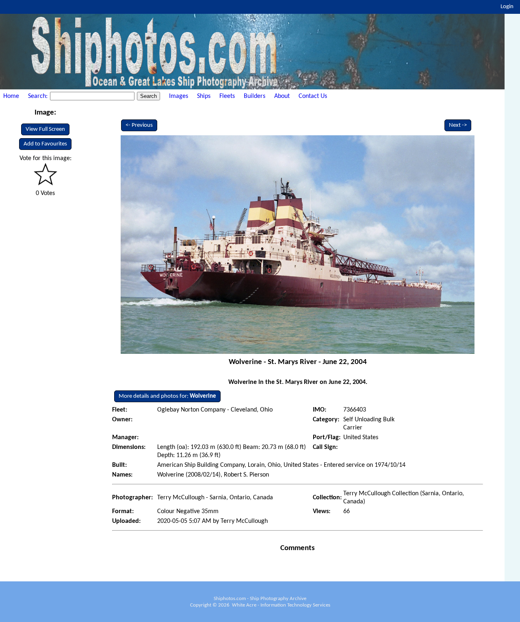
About (282, 96)
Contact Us (313, 96)
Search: (38, 96)
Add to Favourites (45, 144)
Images (178, 96)
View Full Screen (45, 129)
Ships (203, 96)
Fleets (227, 96)
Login (507, 7)
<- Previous (139, 125)
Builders (254, 96)
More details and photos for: (167, 396)
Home (11, 96)
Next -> (458, 125)
